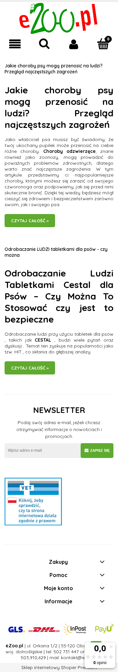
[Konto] (73, 44)
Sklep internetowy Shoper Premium (59, 667)
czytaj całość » (30, 220)
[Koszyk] (103, 44)
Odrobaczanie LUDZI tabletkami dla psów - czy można (56, 252)
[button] (15, 44)
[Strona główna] (59, 18)
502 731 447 (66, 652)
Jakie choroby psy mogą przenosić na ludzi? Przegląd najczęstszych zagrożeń (54, 69)
